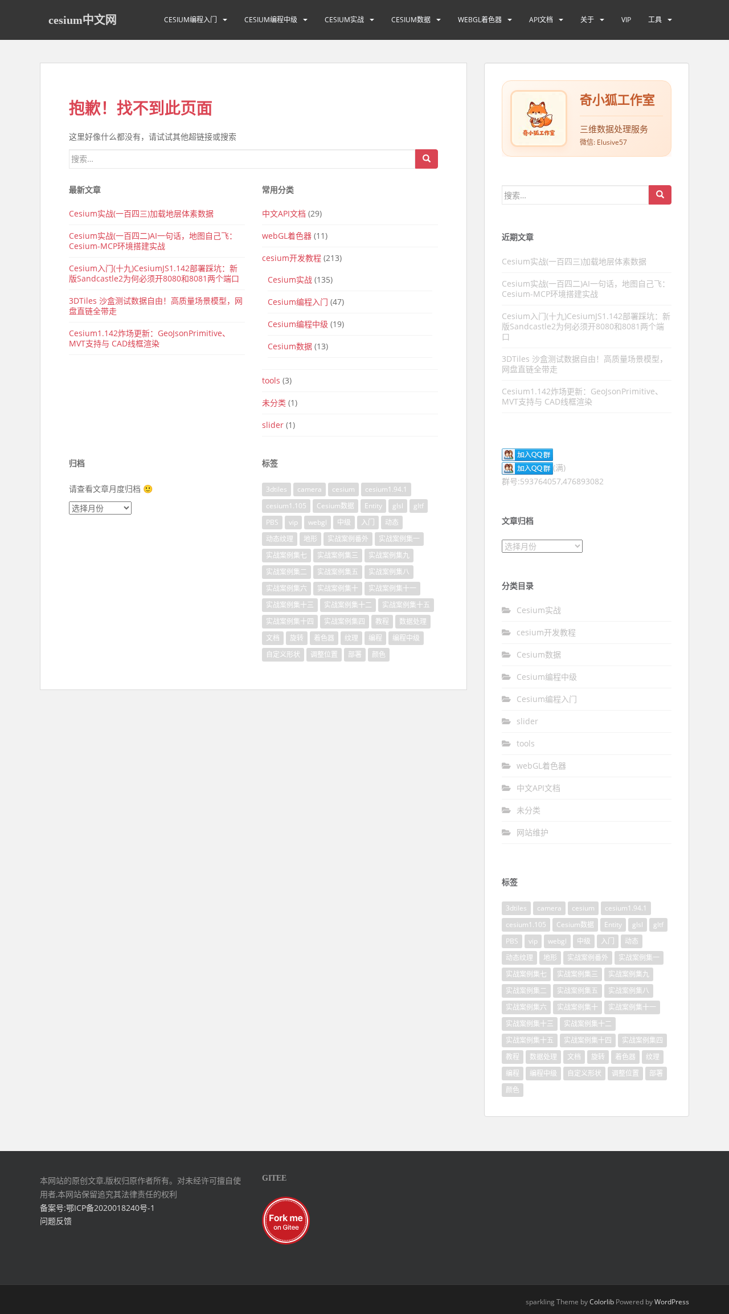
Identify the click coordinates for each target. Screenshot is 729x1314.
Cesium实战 (344, 20)
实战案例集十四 (290, 621)
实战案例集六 (286, 588)
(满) (559, 467)
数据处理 (413, 621)
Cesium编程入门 (190, 20)
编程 (375, 638)
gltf (418, 506)
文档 (273, 638)
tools (271, 380)
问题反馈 (56, 1220)
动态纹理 (279, 539)
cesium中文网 (82, 20)
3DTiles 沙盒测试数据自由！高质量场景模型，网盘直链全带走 (156, 305)
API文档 (541, 20)
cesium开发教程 (291, 257)
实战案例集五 (337, 572)
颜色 (379, 654)
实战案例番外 (347, 539)
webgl (317, 522)
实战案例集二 (286, 572)
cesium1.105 (286, 506)
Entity (373, 506)
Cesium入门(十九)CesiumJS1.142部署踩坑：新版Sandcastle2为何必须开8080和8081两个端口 (154, 273)
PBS (272, 522)
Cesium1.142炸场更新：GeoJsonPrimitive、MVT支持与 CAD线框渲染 (149, 338)
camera (309, 489)
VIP (626, 20)
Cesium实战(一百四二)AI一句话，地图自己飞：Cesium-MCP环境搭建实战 (153, 240)
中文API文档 (284, 213)
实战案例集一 (399, 539)
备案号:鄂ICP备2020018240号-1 (97, 1207)
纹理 (351, 638)
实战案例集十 (337, 588)
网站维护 (532, 832)
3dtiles (276, 489)
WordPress (671, 1302)
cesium (343, 489)
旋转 (297, 638)
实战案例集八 (388, 572)
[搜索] (426, 159)
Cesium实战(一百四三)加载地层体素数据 (141, 213)
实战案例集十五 (406, 605)
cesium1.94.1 (386, 489)
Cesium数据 (411, 20)
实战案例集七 (286, 555)
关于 (587, 20)
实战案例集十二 (348, 605)
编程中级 (406, 638)
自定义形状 (283, 654)
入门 (368, 522)
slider (273, 424)
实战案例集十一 (392, 588)
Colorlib (601, 1302)
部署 (355, 654)
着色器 (324, 638)
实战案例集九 (388, 555)
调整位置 (324, 654)
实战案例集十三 (290, 605)
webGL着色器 (480, 20)
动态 (392, 522)
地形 (310, 539)
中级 (344, 522)
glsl (397, 506)
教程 (382, 621)
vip (293, 522)
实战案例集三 (337, 555)
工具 (655, 20)
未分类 (274, 402)
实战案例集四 (344, 621)
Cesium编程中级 (270, 20)
